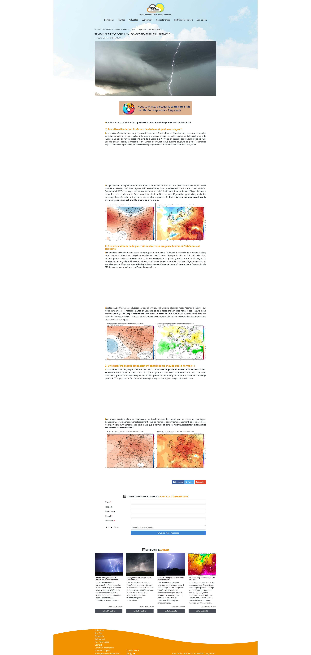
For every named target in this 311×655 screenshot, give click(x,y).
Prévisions (109, 20)
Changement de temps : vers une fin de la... (139, 578)
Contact (98, 644)
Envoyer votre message (168, 533)
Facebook (179, 482)
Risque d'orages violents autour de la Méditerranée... (107, 578)
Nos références (163, 20)
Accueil (98, 29)
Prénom (108, 506)
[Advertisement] (155, 165)
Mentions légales (102, 650)
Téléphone (110, 511)
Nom (108, 502)
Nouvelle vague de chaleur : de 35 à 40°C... (202, 578)
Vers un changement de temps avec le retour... (171, 578)
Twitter (190, 482)
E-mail (108, 516)
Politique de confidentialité (107, 653)
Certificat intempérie (183, 20)
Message (110, 520)
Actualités (133, 20)
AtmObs (121, 20)
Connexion (202, 20)
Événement (147, 20)
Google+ (201, 482)
